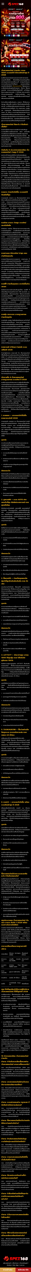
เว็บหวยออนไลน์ (17, 86)
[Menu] (2, 4)
